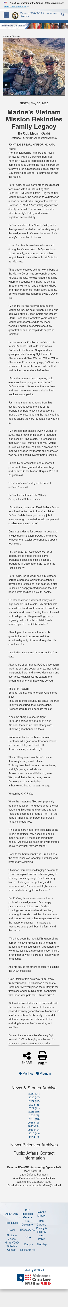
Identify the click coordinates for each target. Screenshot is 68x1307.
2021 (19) (34, 1111)
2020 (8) (34, 1115)
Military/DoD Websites (12, 1244)
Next (59, 66)
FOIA (28, 1237)
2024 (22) (34, 1101)
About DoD (11, 1213)
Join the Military (41, 1213)
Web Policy (41, 1237)
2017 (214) (34, 1126)
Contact (11, 1249)
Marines (28, 1073)
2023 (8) (34, 1104)
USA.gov (28, 1244)
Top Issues (11, 1222)
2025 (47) (34, 1097)
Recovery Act (27, 1230)
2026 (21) (34, 1093)
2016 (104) (34, 1129)
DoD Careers (41, 1222)
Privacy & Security (41, 1229)
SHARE (26, 1062)
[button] (17, 6)
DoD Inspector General (27, 1213)
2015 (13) (34, 1133)
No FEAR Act (27, 1249)
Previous (9, 66)
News (12, 1230)
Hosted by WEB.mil (33, 1270)
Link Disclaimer (28, 1222)
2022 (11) (34, 1108)
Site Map (41, 1244)
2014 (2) (34, 1137)
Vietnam (45, 1073)
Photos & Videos (12, 1237)
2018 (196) (34, 1122)
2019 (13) (34, 1119)
